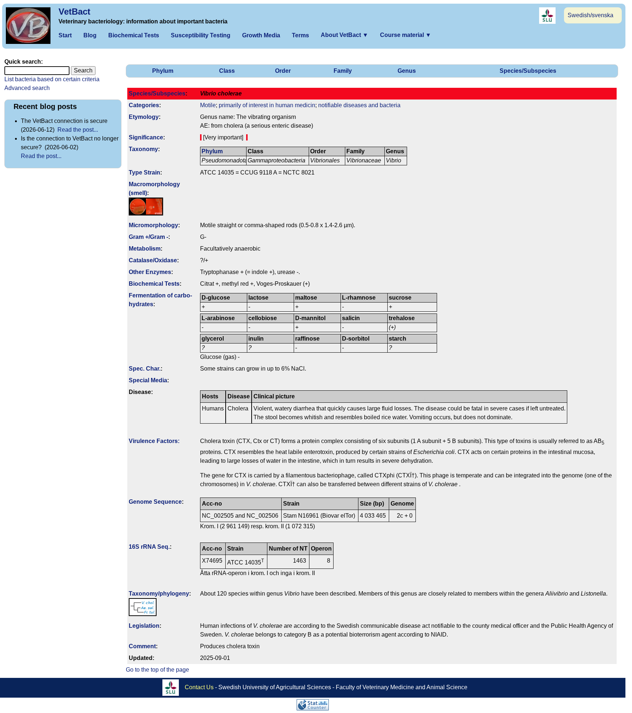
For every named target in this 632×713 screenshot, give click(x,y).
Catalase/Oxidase (153, 260)
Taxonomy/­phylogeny (159, 593)
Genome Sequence (155, 502)
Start (65, 35)
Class (227, 71)
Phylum (162, 71)
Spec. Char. (145, 368)
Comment (142, 646)
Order (283, 71)
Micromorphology (153, 225)
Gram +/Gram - (148, 237)
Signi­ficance (146, 137)
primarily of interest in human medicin (267, 105)
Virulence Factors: (154, 441)
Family (343, 71)
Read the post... (77, 130)
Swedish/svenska (590, 15)
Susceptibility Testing (200, 35)
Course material (405, 35)
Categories (144, 105)
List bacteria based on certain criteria (51, 79)
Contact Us (199, 687)
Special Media (148, 380)
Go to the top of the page (157, 670)
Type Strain (144, 172)
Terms (300, 35)
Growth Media (261, 35)
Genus (407, 71)
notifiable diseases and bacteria (359, 105)
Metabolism (145, 248)
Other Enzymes (150, 272)
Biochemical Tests (133, 35)
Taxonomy (143, 149)
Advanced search (27, 88)
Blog (90, 35)
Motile (208, 105)
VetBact (74, 11)
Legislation (144, 626)
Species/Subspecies (528, 71)
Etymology (144, 117)
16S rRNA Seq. (149, 547)
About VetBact (344, 35)
